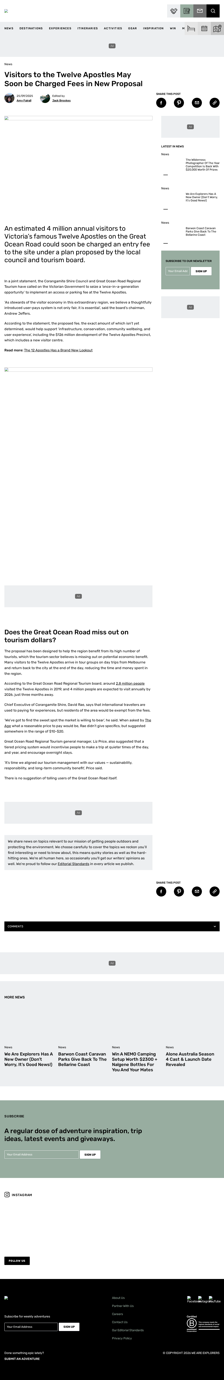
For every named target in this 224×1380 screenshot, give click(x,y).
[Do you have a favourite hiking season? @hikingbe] (139, 1224)
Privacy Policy (122, 1338)
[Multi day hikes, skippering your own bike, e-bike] (85, 1224)
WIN (173, 28)
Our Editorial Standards (128, 1330)
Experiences (60, 28)
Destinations (31, 28)
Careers (117, 1314)
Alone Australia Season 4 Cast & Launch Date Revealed (190, 1059)
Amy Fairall (24, 100)
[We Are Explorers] (6, 11)
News (8, 28)
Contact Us (120, 1322)
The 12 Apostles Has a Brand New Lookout (58, 350)
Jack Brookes (61, 100)
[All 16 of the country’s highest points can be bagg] (30, 1224)
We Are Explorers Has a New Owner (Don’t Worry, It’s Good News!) (202, 197)
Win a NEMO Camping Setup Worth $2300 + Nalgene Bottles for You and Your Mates (134, 1061)
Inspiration (153, 28)
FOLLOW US (17, 1260)
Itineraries (87, 28)
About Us (118, 1298)
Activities (113, 28)
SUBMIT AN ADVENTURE (22, 1359)
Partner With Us (123, 1306)
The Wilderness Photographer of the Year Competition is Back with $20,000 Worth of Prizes (203, 164)
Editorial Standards (73, 864)
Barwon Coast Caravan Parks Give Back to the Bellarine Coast (201, 231)
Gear (132, 28)
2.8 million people (130, 683)
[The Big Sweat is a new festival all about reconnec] (194, 1224)
